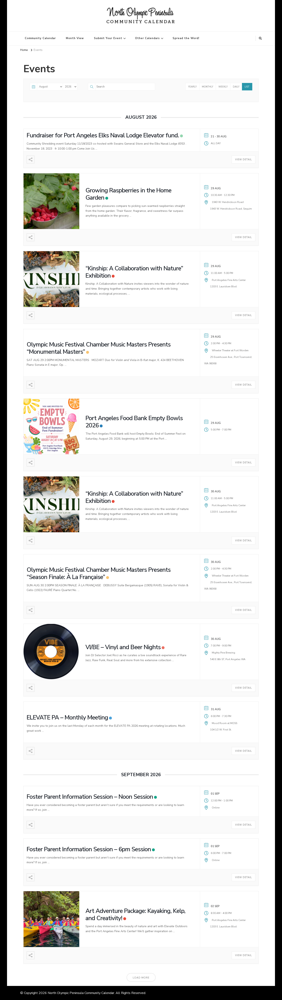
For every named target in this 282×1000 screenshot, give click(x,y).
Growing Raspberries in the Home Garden (128, 194)
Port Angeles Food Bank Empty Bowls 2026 (134, 421)
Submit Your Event (108, 38)
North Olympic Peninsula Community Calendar (81, 993)
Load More (141, 977)
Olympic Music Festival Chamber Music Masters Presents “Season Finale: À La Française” (99, 573)
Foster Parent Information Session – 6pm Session (89, 849)
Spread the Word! (186, 38)
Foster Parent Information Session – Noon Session (90, 797)
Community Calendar (40, 38)
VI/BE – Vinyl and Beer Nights (123, 647)
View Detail (243, 159)
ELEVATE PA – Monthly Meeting (67, 717)
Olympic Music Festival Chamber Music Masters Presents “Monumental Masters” (99, 348)
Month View (75, 38)
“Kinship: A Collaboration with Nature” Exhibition (134, 272)
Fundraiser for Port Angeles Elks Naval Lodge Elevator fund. (103, 135)
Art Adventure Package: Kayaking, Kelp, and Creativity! (135, 914)
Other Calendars (147, 38)
